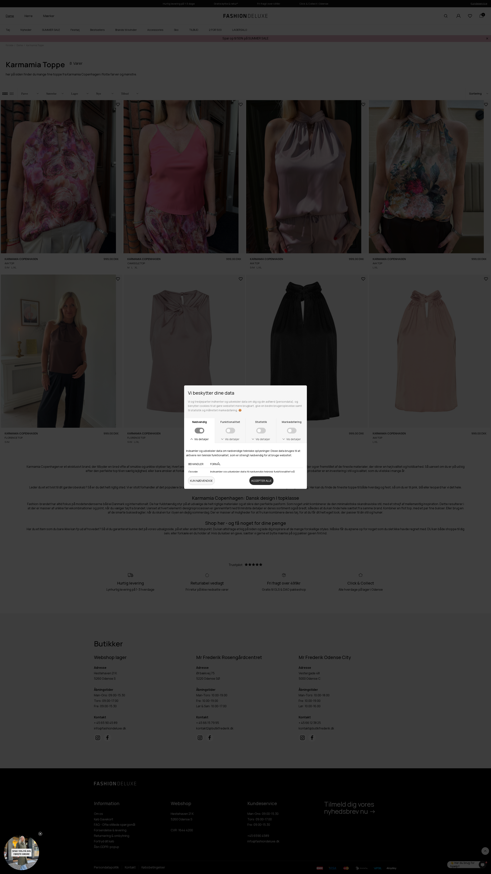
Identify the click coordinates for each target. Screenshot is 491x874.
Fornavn (257, 421)
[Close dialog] (325, 379)
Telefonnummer (264, 455)
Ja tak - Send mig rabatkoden (289, 476)
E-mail (255, 438)
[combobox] (257, 463)
